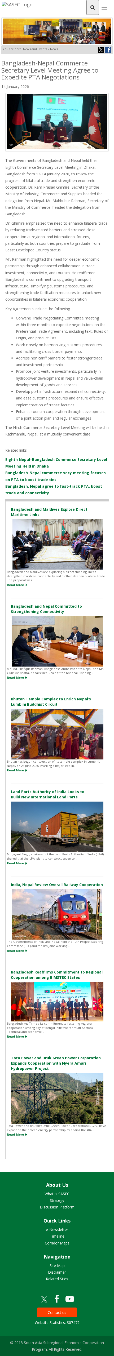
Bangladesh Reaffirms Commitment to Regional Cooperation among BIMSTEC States (57, 975)
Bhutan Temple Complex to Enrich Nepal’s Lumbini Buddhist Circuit (51, 701)
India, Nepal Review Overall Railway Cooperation (57, 884)
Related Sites (57, 1278)
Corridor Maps (57, 1243)
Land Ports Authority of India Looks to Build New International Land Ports (47, 794)
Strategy (57, 1200)
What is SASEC (57, 1193)
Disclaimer (57, 1272)
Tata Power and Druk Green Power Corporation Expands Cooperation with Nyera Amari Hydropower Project (56, 1063)
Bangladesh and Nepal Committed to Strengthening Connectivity (46, 609)
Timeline (57, 1236)
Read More (16, 585)
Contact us (57, 1312)
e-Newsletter (57, 1229)
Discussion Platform (57, 1207)
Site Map (57, 1265)
